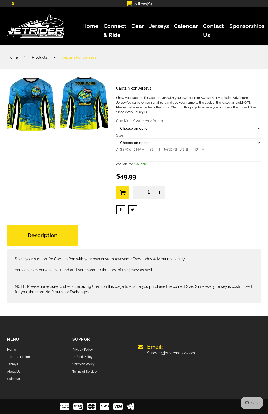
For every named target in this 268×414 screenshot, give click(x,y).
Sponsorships (246, 26)
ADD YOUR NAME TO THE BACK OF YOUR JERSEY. (160, 150)
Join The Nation (18, 357)
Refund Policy (82, 357)
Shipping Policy (83, 364)
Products (39, 57)
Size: (120, 135)
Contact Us (213, 27)
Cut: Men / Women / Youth (139, 121)
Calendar (186, 26)
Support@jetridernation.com (171, 349)
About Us (13, 371)
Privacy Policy (82, 349)
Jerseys (159, 26)
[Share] (120, 209)
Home (90, 26)
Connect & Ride (115, 27)
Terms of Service (84, 371)
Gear (137, 26)
